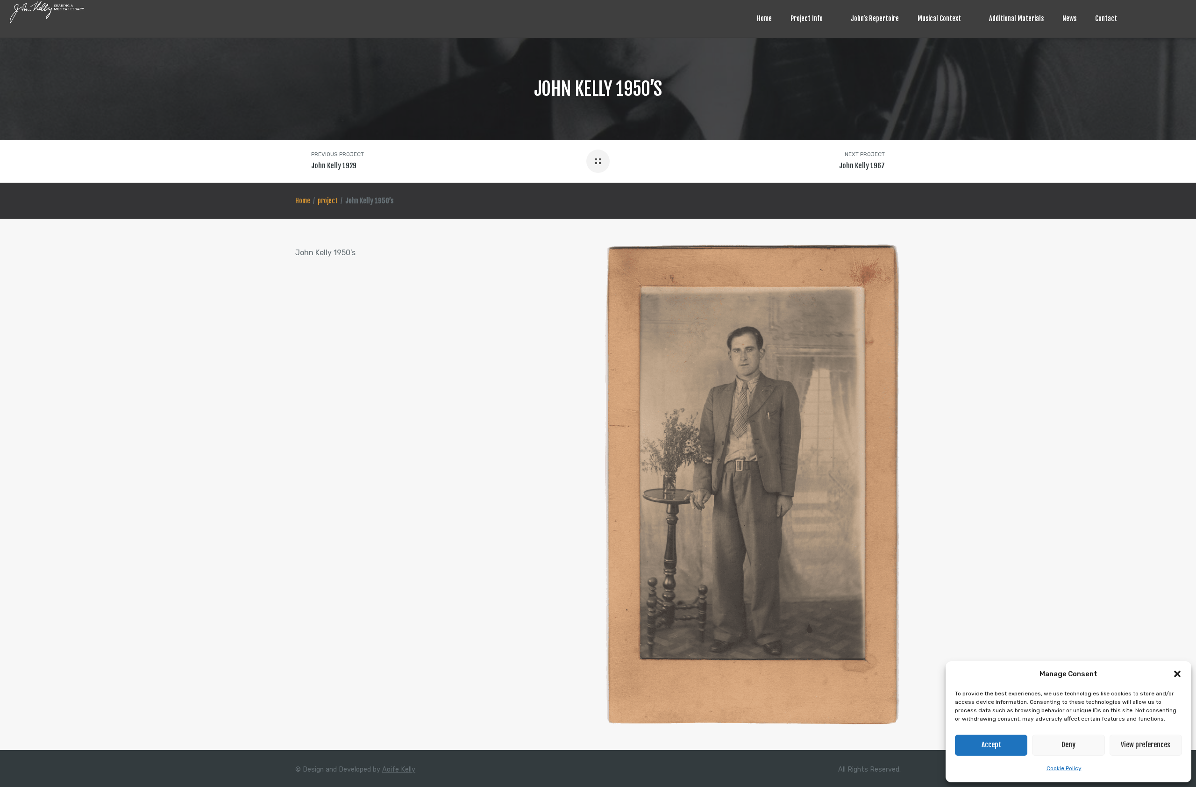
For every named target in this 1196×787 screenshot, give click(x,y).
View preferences (1145, 744)
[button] (1177, 674)
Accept (991, 744)
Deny (1068, 744)
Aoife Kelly (398, 769)
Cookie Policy (1064, 768)
